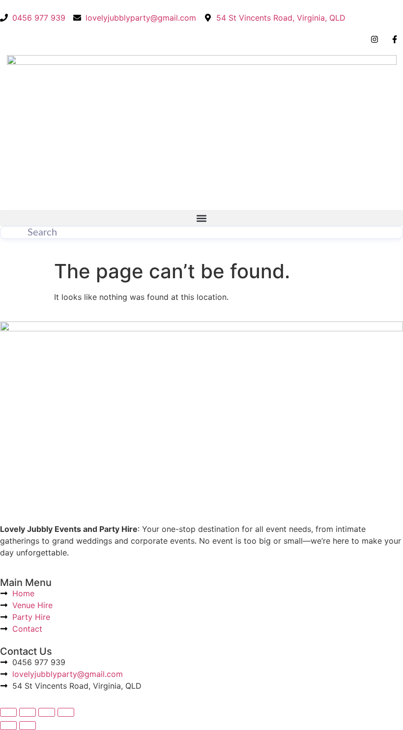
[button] (201, 218)
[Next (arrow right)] (27, 725)
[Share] (46, 712)
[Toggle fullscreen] (27, 712)
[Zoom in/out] (8, 712)
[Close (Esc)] (66, 712)
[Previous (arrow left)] (8, 725)
